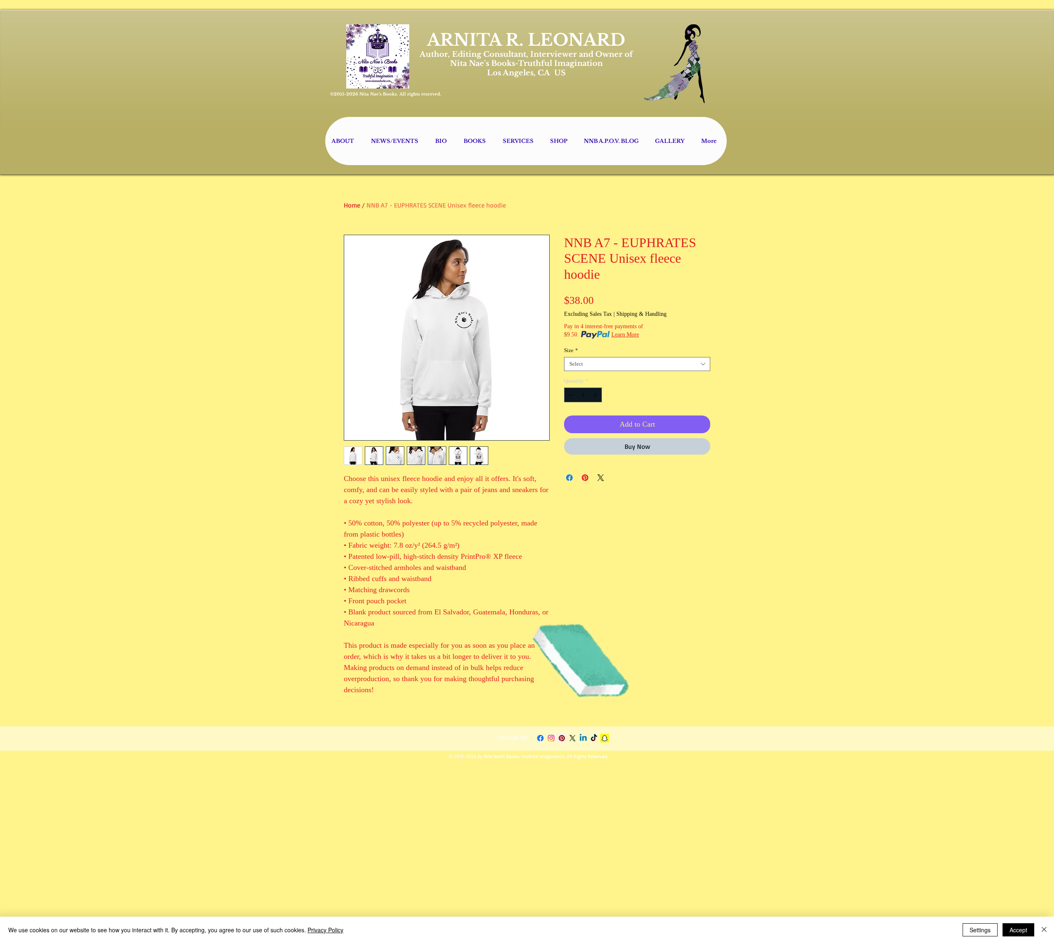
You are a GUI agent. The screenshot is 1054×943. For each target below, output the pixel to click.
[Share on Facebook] (569, 478)
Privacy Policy (325, 930)
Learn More (625, 334)
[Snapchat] (604, 738)
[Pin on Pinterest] (585, 478)
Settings (980, 930)
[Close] (1044, 929)
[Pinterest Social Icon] (561, 738)
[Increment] (596, 395)
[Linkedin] (583, 738)
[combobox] (637, 364)
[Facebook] (540, 738)
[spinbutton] (583, 395)
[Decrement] (570, 395)
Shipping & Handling (641, 314)
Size (571, 350)
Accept (1018, 930)
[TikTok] (594, 738)
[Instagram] (551, 738)
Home (352, 205)
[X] (572, 738)
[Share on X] (601, 478)
